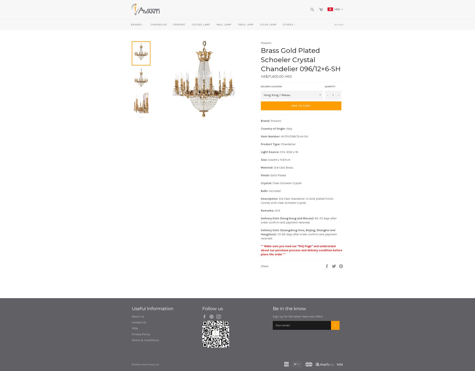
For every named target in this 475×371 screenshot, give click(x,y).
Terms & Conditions (145, 340)
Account (338, 24)
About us (138, 316)
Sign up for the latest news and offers (298, 316)
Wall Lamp (224, 24)
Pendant (179, 24)
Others (288, 24)
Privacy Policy (141, 334)
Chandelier (158, 24)
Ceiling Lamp (201, 24)
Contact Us (139, 322)
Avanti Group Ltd (150, 364)
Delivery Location (271, 86)
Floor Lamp (268, 24)
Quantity (330, 86)
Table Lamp (246, 24)
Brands (136, 24)
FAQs (135, 328)
